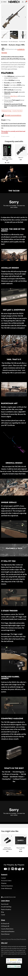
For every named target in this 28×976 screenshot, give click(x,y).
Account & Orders (6, 880)
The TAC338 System (13, 41)
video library (13, 96)
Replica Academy (6, 909)
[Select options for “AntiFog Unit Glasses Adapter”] (11, 836)
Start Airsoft (4, 904)
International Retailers (7, 931)
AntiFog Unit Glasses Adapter (7, 848)
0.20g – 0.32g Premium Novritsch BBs (7, 159)
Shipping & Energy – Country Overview (12, 110)
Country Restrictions (7, 929)
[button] (25, 836)
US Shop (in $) (5, 926)
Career (3, 914)
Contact (3, 878)
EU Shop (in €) (5, 923)
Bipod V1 (21, 157)
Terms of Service (11, 939)
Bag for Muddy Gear (21, 848)
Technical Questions (7, 886)
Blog (2, 912)
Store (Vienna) (5, 934)
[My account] (22, 1)
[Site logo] (14, 2)
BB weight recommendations (12, 115)
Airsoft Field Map (6, 907)
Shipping (3, 883)
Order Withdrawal (6, 888)
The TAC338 (22, 41)
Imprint (3, 939)
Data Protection (21, 939)
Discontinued (4, 41)
